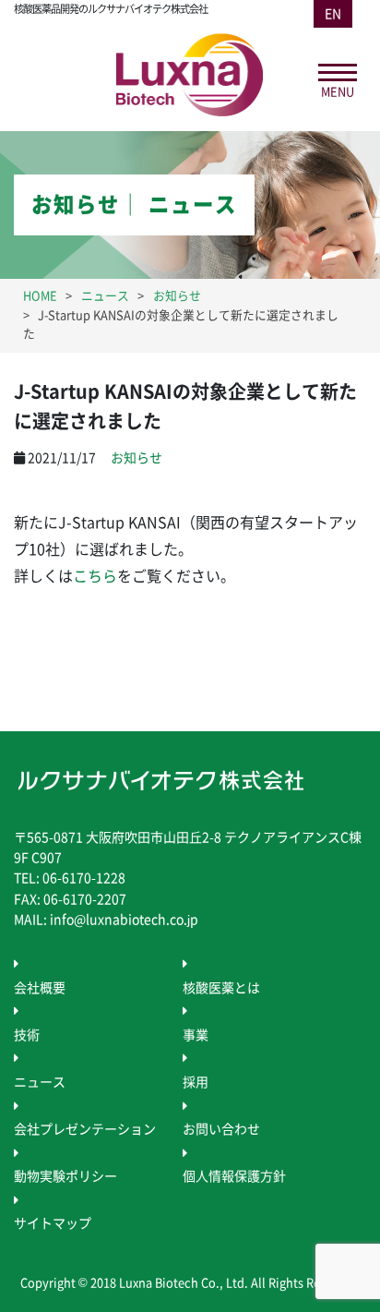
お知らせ (136, 457)
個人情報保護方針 (234, 1176)
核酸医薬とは (221, 987)
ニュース (39, 1082)
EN (333, 13)
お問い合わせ (221, 1129)
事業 (195, 1035)
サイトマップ (52, 1223)
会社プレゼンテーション (85, 1129)
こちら (95, 576)
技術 (27, 1035)
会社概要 (39, 987)
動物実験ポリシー (65, 1176)
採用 (195, 1082)
